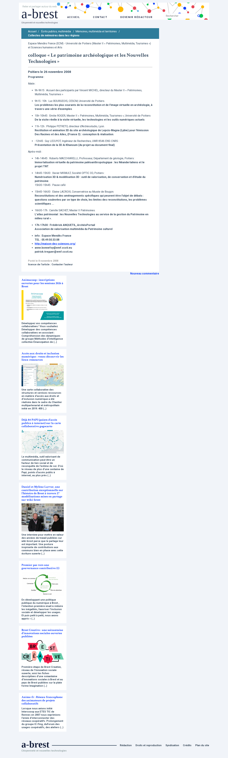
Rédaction (126, 745)
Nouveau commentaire (144, 273)
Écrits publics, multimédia (56, 31)
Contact (100, 17)
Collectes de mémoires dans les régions (53, 35)
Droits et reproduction (149, 745)
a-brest (39, 13)
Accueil (32, 31)
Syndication (172, 745)
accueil (73, 17)
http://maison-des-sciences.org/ (55, 243)
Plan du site (202, 745)
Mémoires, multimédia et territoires (96, 31)
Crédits (187, 745)
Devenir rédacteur (136, 17)
